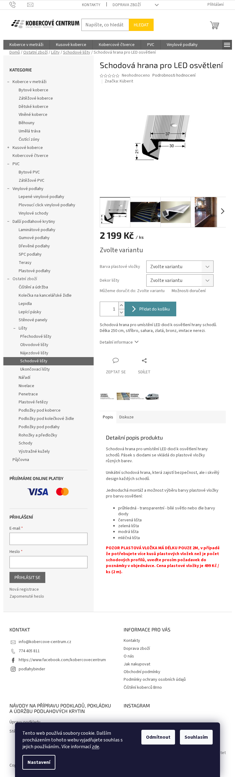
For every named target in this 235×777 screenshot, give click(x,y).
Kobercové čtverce (30, 156)
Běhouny (27, 123)
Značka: (119, 81)
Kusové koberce (28, 148)
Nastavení (39, 762)
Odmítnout (158, 737)
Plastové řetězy (33, 402)
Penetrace (28, 394)
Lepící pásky (30, 312)
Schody (25, 443)
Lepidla (25, 304)
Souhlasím (196, 737)
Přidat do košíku (154, 308)
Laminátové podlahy (37, 230)
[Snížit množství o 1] (121, 312)
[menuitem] (26, 45)
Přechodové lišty (35, 336)
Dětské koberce (33, 107)
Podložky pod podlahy (39, 427)
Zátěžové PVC (31, 180)
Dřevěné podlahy (34, 246)
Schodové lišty (33, 361)
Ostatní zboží (25, 279)
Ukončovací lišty (35, 369)
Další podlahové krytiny (34, 222)
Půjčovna (21, 460)
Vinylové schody (33, 213)
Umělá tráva (29, 131)
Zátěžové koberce (36, 98)
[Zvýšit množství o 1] (121, 305)
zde (95, 746)
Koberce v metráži (30, 82)
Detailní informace (116, 342)
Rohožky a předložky (38, 435)
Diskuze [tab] (126, 417)
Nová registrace (24, 589)
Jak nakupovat (137, 664)
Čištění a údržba (33, 287)
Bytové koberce (33, 90)
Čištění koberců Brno (143, 687)
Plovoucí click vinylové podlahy (47, 205)
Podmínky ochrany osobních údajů (155, 679)
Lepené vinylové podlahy (41, 197)
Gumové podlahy (34, 238)
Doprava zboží (127, 5)
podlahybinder (32, 669)
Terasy (25, 263)
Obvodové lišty (34, 345)
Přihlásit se (27, 577)
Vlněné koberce (33, 115)
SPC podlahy (30, 254)
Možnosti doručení (189, 291)
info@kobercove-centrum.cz (45, 642)
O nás (129, 656)
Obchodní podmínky (142, 672)
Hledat (141, 24)
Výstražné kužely (34, 451)
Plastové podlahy (34, 271)
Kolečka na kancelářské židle (45, 295)
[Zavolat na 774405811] (18, 4)
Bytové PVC (29, 172)
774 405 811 (29, 651)
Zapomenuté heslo (26, 597)
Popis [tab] (108, 417)
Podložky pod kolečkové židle (46, 419)
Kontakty (91, 5)
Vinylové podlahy (28, 189)
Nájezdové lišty (34, 353)
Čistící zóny (29, 139)
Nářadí (24, 378)
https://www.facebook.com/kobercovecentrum (62, 660)
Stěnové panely (33, 320)
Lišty (23, 328)
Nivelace (26, 386)
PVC (16, 164)
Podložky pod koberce (40, 410)
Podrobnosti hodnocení (174, 75)
